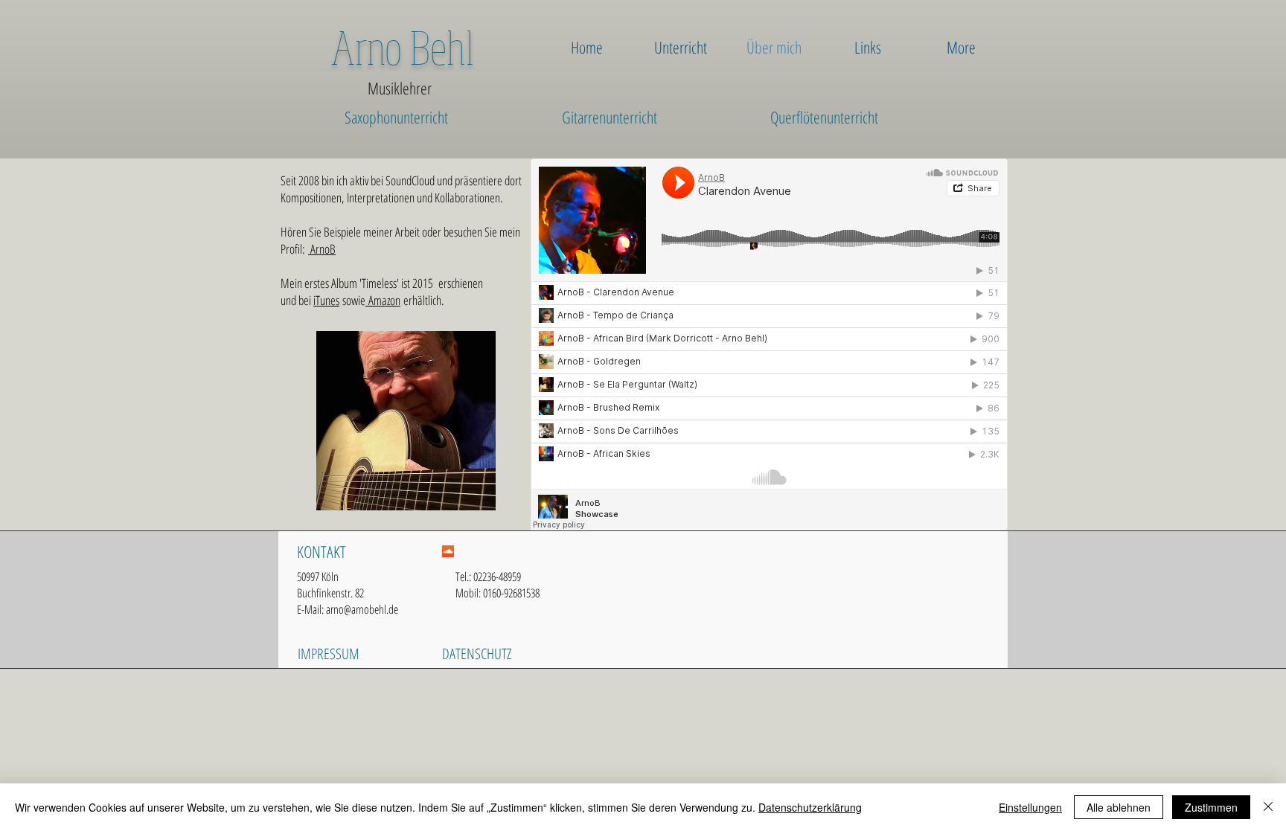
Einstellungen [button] (1030, 807)
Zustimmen (1211, 807)
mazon (387, 300)
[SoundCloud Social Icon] (448, 551)
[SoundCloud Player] (769, 344)
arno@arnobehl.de (362, 609)
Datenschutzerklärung (810, 807)
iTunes (326, 300)
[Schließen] (1268, 807)
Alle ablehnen (1119, 807)
